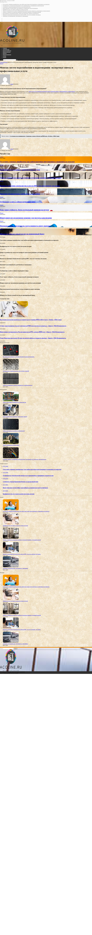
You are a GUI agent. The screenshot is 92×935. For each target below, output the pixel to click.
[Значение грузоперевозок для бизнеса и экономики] (11, 566)
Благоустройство (7, 50)
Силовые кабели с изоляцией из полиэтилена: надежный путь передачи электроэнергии (24, 459)
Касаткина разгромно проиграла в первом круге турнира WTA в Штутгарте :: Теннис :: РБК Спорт (31, 320)
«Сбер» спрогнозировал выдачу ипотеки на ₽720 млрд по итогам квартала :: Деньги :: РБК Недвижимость (33, 326)
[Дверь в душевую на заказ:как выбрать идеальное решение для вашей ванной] (11, 538)
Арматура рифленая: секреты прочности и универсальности (17, 385)
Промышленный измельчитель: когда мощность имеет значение (25, 226)
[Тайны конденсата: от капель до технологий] (11, 429)
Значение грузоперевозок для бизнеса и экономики (15, 16)
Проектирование (7, 54)
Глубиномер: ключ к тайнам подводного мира (17, 202)
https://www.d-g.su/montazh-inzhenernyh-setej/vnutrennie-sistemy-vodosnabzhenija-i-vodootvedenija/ (52, 91)
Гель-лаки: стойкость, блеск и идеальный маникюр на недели (24, 210)
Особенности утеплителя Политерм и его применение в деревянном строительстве (23, 5)
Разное (4, 57)
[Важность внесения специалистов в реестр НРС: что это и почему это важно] (11, 552)
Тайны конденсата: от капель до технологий (14, 431)
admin (11, 84)
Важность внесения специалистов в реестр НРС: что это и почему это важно (22, 14)
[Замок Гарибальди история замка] (11, 443)
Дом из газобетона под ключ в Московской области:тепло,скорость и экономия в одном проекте (26, 11)
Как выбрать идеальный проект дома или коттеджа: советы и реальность (21, 13)
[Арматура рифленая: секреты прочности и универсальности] (11, 383)
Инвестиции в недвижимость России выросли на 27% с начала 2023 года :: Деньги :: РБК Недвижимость (32, 332)
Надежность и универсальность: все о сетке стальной (16, 371)
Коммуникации (6, 52)
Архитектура (6, 49)
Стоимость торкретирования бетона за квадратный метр (17, 7)
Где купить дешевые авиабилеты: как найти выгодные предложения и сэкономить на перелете (26, 4)
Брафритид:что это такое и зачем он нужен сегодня (15, 9)
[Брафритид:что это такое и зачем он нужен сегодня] (11, 524)
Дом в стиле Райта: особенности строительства (14, 402)
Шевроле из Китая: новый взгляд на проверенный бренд (22, 234)
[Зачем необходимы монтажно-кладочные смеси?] (11, 415)
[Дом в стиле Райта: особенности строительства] (11, 400)
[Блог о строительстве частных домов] (12, 43)
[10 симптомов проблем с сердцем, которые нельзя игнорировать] (11, 355)
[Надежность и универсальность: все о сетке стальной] (11, 369)
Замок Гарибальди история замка (11, 445)
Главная (5, 48)
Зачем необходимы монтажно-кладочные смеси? (15, 416)
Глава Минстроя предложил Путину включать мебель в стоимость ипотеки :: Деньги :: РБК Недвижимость (33, 338)
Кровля (4, 53)
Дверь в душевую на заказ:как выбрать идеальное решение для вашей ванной (22, 12)
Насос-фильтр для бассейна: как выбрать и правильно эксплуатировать (20, 8)
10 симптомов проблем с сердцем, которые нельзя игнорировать (18, 357)
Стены (4, 56)
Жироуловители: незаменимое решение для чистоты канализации (26, 218)
